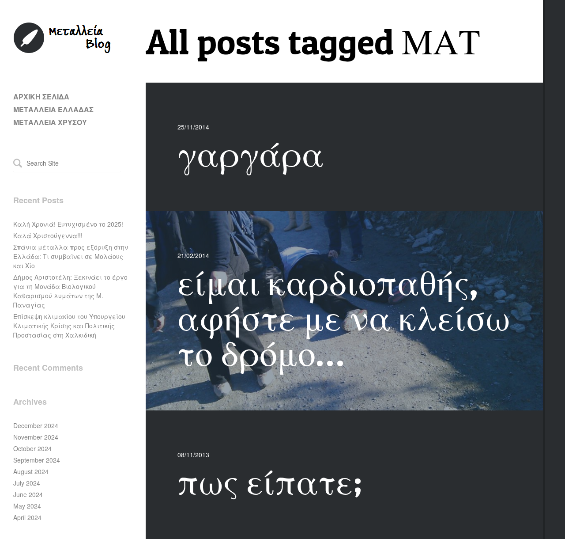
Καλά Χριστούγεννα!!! (48, 235)
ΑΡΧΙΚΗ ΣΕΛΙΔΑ (41, 96)
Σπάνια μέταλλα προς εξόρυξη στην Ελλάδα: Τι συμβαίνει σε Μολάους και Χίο (70, 256)
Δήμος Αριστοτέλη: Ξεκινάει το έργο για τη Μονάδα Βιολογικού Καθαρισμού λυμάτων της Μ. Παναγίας (70, 291)
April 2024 (27, 517)
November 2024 (35, 437)
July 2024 (26, 482)
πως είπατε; (269, 481)
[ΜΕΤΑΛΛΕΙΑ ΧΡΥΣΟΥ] (62, 51)
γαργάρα (250, 153)
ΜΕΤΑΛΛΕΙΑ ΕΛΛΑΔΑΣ (53, 109)
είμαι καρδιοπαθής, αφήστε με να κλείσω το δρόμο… (343, 318)
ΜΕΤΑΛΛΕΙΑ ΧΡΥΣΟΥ (50, 122)
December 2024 (35, 425)
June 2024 (28, 494)
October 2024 (32, 448)
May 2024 (27, 505)
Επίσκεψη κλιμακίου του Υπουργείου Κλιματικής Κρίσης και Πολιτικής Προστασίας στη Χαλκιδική (69, 325)
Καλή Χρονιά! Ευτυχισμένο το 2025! (68, 224)
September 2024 (36, 459)
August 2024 (31, 471)
